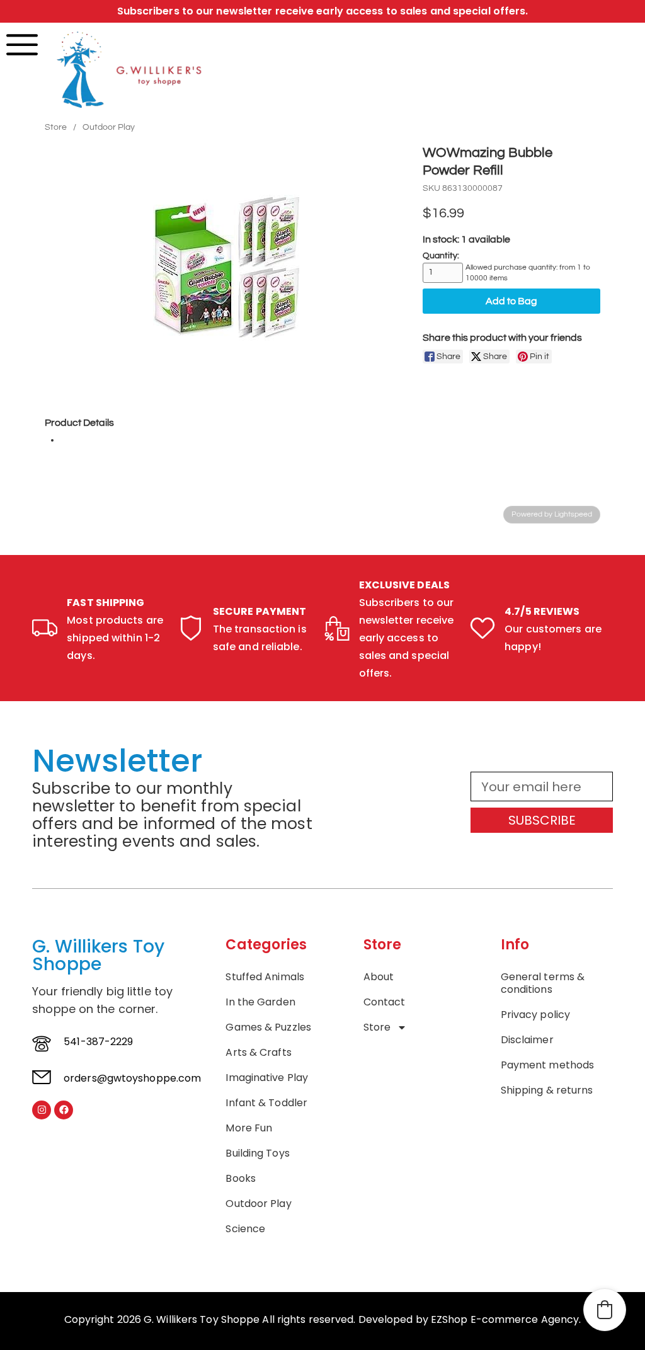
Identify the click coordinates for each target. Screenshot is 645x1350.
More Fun (248, 1128)
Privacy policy (535, 1015)
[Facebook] (63, 1110)
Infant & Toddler (266, 1103)
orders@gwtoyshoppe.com (132, 1078)
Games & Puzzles (268, 1027)
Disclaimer (527, 1040)
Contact (384, 1002)
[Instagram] (41, 1110)
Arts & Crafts (258, 1052)
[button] (604, 1309)
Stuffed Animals (264, 977)
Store (56, 127)
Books (240, 1178)
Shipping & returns (547, 1090)
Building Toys (257, 1153)
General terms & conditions (543, 983)
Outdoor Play (109, 127)
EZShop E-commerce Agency (505, 1319)
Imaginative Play (266, 1078)
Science (245, 1229)
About (378, 977)
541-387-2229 (98, 1041)
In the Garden (260, 1002)
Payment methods (548, 1065)
